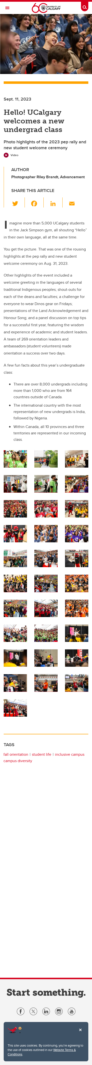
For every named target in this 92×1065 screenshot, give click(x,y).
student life (41, 754)
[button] (18, 202)
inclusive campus (69, 754)
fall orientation (15, 754)
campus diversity (17, 761)
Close (80, 1033)
